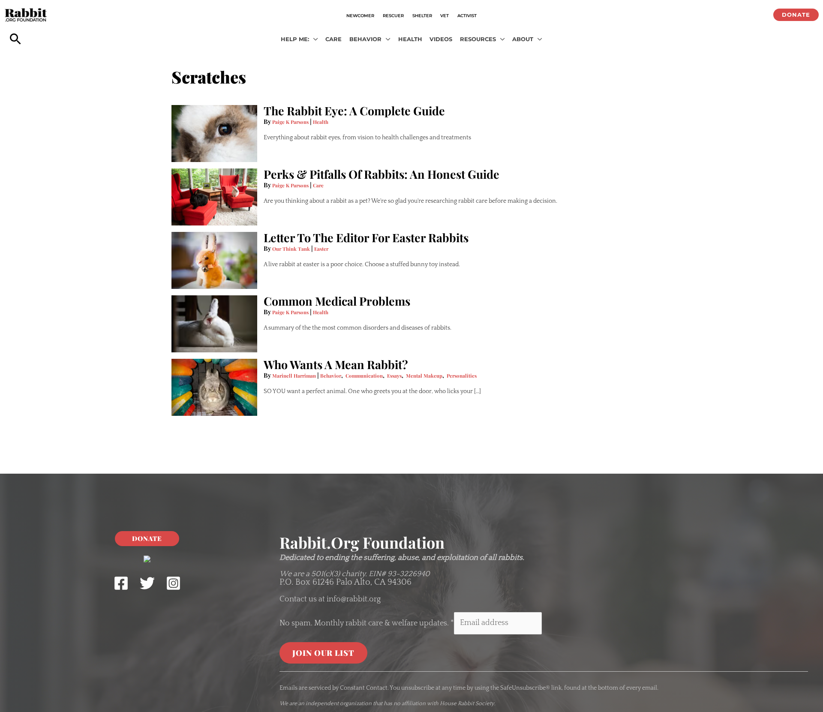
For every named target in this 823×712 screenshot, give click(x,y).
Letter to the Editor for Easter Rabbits (366, 237)
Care (318, 185)
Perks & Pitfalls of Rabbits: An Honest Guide (381, 174)
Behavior (330, 376)
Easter (321, 249)
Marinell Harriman (294, 376)
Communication (364, 376)
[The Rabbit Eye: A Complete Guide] (214, 133)
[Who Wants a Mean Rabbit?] (214, 387)
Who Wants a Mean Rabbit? (336, 364)
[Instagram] (173, 583)
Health (320, 122)
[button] (796, 15)
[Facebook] (121, 583)
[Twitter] (147, 583)
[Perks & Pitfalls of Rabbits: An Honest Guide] (214, 196)
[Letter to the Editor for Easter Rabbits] (214, 260)
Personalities (462, 376)
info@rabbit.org (354, 599)
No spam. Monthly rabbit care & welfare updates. (366, 623)
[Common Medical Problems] (214, 323)
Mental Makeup (424, 376)
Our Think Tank (291, 249)
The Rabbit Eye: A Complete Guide (354, 110)
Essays (394, 376)
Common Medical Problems (337, 301)
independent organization (339, 703)
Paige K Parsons (291, 122)
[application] (313, 39)
